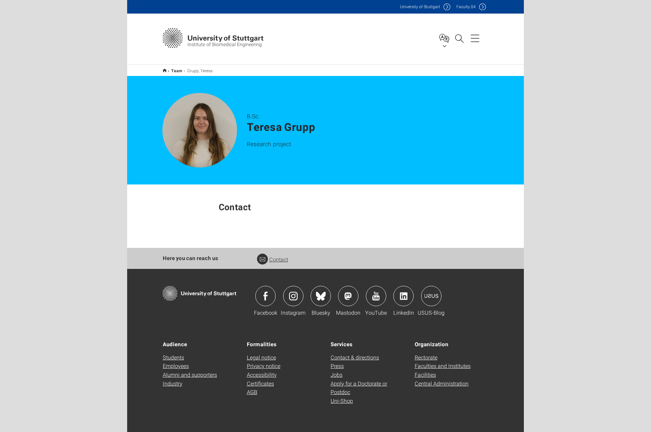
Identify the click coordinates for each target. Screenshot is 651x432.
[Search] (459, 38)
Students (173, 357)
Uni (420, 6)
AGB (252, 391)
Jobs (336, 374)
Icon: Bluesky (321, 296)
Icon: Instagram (293, 296)
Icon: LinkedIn (403, 296)
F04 (466, 6)
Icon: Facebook (265, 296)
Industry (172, 383)
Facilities (425, 374)
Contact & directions (355, 357)
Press (337, 365)
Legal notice (261, 357)
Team (176, 70)
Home (164, 70)
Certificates (260, 383)
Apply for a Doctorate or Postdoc (359, 388)
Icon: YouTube (376, 296)
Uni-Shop (342, 400)
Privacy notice (263, 365)
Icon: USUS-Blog (431, 296)
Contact (278, 259)
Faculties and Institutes (443, 365)
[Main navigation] (475, 38)
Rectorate (426, 357)
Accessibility (262, 374)
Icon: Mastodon (348, 296)
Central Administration (442, 383)
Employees (176, 365)
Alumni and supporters (190, 374)
